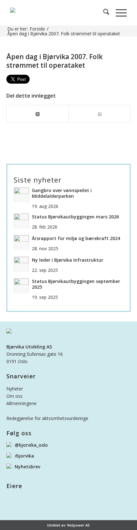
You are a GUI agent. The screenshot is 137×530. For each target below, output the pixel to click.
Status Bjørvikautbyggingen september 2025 (76, 284)
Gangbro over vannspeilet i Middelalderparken (62, 193)
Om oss (14, 396)
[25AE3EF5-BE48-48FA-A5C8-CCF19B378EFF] (56, 12)
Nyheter (14, 389)
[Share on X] (37, 113)
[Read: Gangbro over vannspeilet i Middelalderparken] (21, 195)
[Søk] (103, 12)
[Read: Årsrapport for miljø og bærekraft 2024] (21, 242)
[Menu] (118, 12)
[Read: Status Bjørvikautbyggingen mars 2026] (21, 221)
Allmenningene (21, 403)
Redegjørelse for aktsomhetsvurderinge (47, 418)
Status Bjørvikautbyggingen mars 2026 (75, 217)
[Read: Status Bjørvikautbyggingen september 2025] (21, 285)
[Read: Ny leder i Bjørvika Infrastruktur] (21, 264)
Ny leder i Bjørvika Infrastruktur (67, 260)
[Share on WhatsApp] (99, 113)
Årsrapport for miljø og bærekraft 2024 (76, 238)
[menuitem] (103, 12)
